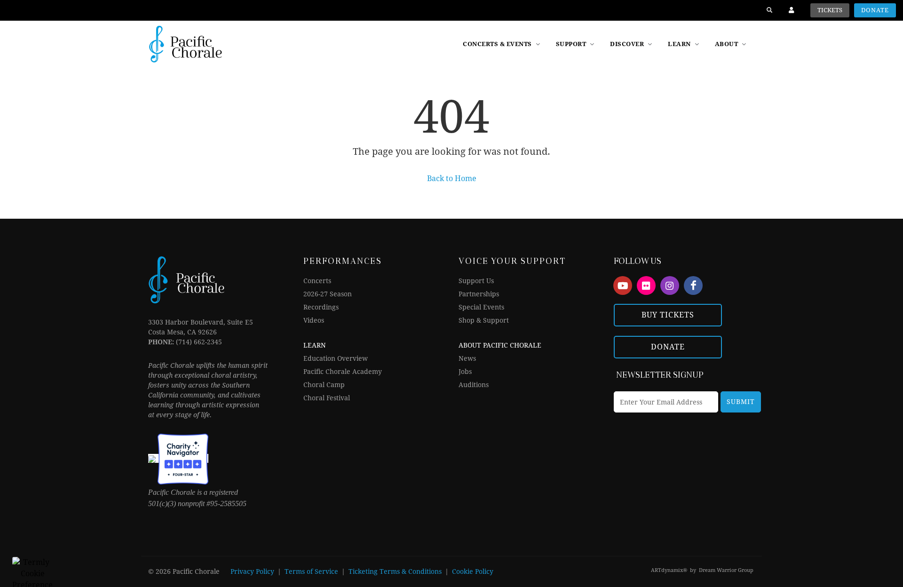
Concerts (317, 281)
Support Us (476, 281)
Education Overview (335, 358)
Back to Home (451, 178)
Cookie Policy (472, 571)
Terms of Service (311, 571)
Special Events (481, 307)
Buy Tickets (668, 314)
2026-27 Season (327, 294)
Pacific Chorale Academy (342, 371)
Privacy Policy (252, 571)
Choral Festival (326, 398)
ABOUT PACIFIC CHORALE (500, 345)
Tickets (829, 10)
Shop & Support (484, 320)
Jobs (465, 371)
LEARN (314, 345)
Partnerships (479, 294)
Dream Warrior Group (726, 570)
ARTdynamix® (669, 570)
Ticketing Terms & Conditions (395, 571)
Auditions (474, 385)
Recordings (321, 307)
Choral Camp (324, 385)
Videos (313, 320)
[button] (632, 44)
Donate (875, 10)
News (467, 358)
